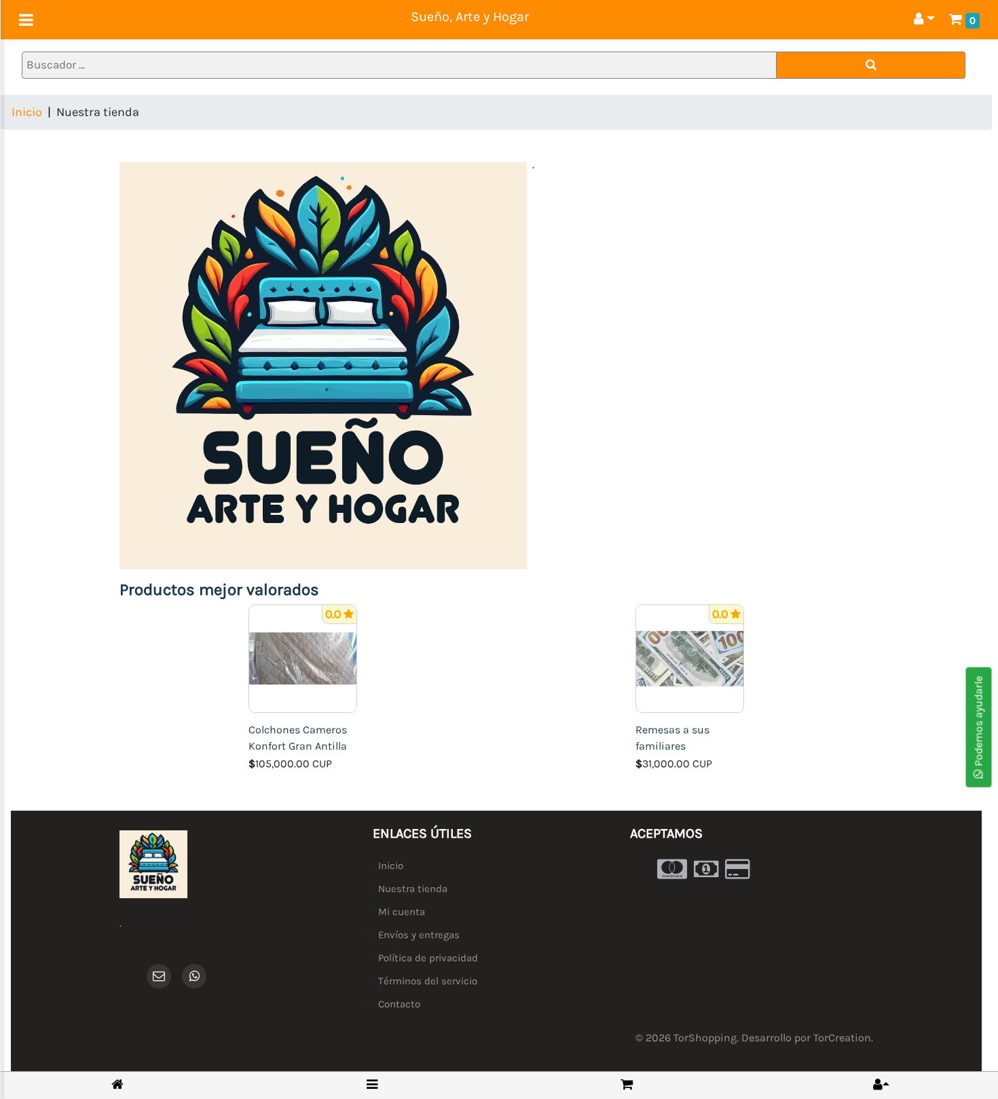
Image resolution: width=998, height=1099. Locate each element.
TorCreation (842, 1037)
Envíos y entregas (419, 935)
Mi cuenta (401, 912)
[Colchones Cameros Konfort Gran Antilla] (302, 657)
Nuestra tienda (412, 889)
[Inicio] (117, 1085)
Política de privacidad (428, 958)
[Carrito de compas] (627, 1084)
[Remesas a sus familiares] (689, 657)
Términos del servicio (427, 981)
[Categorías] (372, 1084)
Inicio (27, 111)
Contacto (399, 1004)
